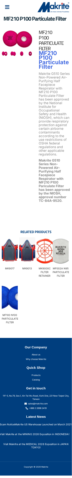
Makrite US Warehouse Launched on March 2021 (43, 424)
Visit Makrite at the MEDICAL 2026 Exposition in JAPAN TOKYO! (35, 446)
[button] (7, 7)
